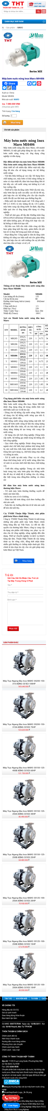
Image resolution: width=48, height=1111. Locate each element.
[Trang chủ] (4, 27)
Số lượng (5, 116)
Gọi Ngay (13, 1098)
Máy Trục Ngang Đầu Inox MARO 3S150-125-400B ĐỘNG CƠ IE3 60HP (24, 769)
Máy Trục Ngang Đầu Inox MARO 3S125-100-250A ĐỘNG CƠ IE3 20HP (24, 899)
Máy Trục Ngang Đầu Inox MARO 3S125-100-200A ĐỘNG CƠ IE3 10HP (24, 986)
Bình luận (12, 600)
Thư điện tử (12, 592)
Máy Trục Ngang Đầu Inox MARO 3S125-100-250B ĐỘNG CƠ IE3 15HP (24, 942)
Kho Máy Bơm (28, 1101)
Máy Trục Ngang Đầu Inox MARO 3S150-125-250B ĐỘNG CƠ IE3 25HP (24, 856)
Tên (9, 585)
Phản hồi (13, 629)
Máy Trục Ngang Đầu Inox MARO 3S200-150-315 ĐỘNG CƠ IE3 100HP (24, 682)
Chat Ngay (13, 1105)
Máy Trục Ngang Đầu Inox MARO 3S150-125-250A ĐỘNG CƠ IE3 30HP (24, 812)
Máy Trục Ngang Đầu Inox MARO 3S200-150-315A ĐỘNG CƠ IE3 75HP (24, 725)
